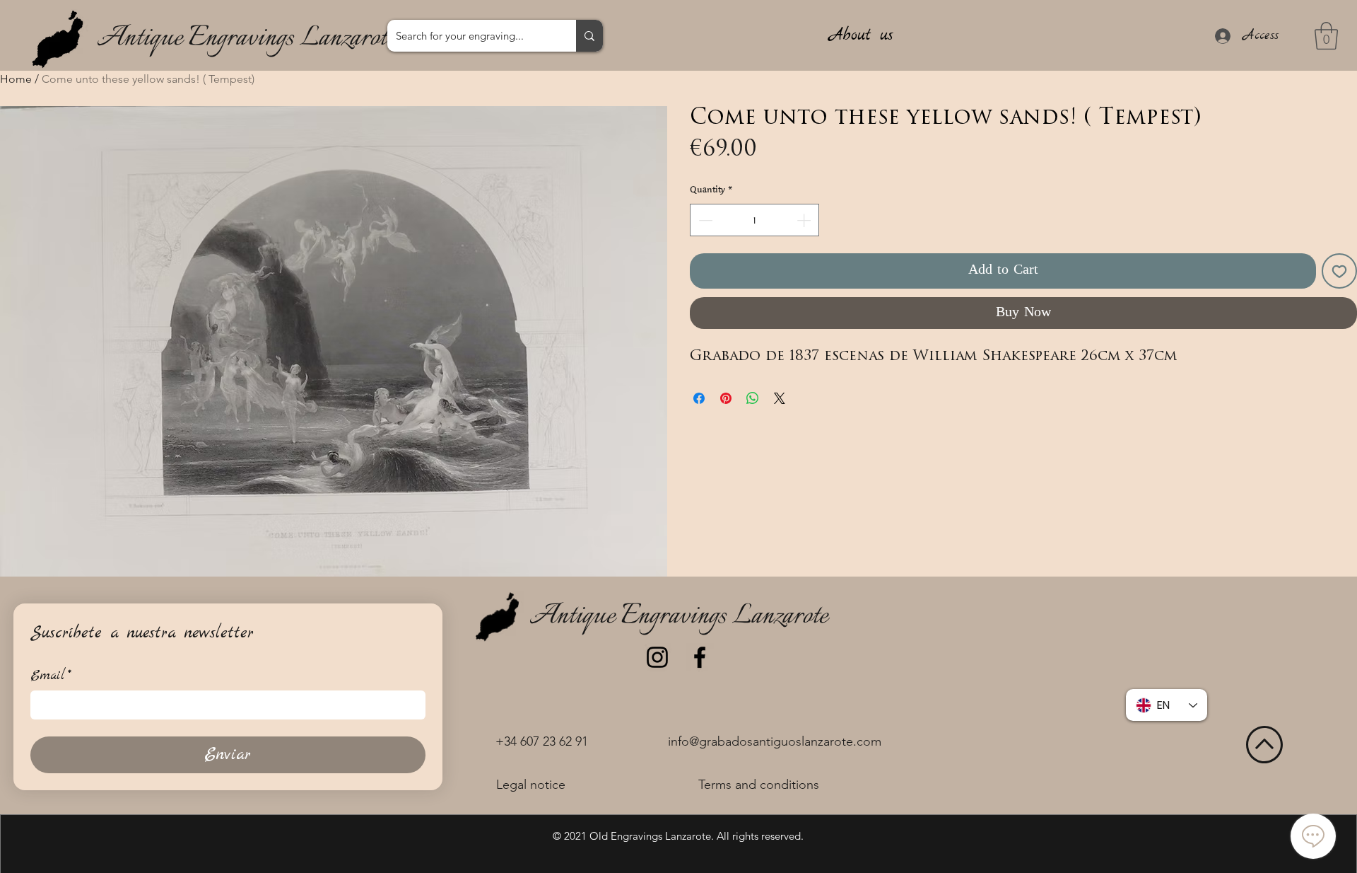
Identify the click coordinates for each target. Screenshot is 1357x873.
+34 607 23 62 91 (541, 741)
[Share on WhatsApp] (752, 398)
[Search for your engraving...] (589, 36)
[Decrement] (704, 220)
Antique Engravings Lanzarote (246, 38)
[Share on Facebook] (699, 398)
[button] (1326, 36)
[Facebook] (700, 657)
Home (16, 79)
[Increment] (805, 220)
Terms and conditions (758, 784)
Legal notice (530, 784)
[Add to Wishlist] (1339, 271)
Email (50, 676)
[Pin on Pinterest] (725, 398)
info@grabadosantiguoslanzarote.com (774, 741)
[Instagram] (657, 657)
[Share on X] (779, 398)
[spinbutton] (754, 220)
